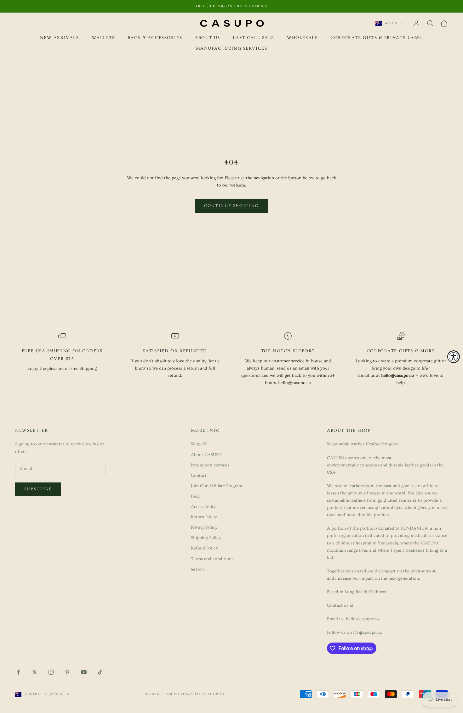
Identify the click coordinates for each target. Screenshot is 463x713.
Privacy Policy (204, 527)
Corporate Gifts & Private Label (376, 37)
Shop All (199, 444)
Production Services (210, 465)
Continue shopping (231, 205)
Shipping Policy (206, 537)
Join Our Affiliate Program (216, 485)
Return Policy (204, 517)
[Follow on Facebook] (18, 672)
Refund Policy (204, 548)
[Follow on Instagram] (51, 672)
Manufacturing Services (231, 48)
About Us (207, 37)
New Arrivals (59, 37)
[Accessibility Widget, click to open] (453, 356)
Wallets (103, 37)
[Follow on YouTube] (84, 672)
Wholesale (302, 37)
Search (197, 569)
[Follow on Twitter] (34, 672)
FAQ (195, 496)
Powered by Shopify (203, 694)
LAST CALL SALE (253, 37)
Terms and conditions (212, 558)
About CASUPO (206, 454)
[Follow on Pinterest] (67, 672)
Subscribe (38, 489)
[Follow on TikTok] (100, 672)
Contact (199, 475)
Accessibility (203, 506)
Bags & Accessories (155, 37)
